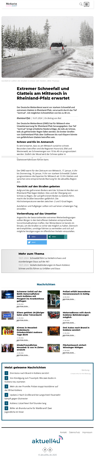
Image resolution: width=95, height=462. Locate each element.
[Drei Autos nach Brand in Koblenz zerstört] (54, 331)
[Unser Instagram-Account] (50, 449)
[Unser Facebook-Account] (45, 449)
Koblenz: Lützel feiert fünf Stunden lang (28, 403)
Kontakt (63, 432)
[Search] (81, 5)
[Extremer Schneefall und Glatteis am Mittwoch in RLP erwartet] (47, 46)
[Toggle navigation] (86, 4)
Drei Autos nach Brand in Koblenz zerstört (29, 373)
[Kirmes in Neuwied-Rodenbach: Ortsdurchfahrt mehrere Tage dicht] (7, 330)
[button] (37, 237)
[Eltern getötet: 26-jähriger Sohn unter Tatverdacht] (7, 315)
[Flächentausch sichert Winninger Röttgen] (54, 348)
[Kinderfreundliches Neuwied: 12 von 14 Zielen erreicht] (7, 348)
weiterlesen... (23, 306)
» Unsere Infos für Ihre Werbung (80, 373)
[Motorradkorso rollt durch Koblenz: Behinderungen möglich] (54, 314)
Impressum (87, 432)
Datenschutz (74, 432)
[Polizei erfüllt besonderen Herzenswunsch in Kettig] (54, 299)
